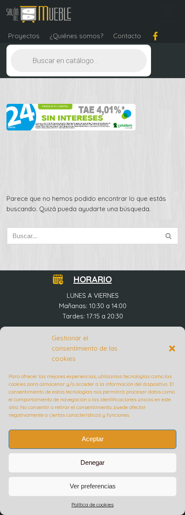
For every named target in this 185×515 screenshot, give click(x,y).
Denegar (92, 462)
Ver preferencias (93, 486)
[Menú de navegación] (168, 14)
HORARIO (93, 279)
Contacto (127, 36)
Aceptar (93, 438)
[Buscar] (169, 236)
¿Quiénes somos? (76, 36)
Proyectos (24, 36)
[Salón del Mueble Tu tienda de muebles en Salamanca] (38, 14)
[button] (172, 348)
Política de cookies (92, 504)
